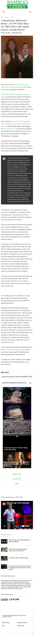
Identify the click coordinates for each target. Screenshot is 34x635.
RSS (3, 625)
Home (2, 17)
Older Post (17, 479)
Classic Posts (6, 534)
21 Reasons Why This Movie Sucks (18, 558)
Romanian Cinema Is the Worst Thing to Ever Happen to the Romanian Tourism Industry (20, 567)
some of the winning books (12, 350)
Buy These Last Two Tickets (14, 433)
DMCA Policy (5, 622)
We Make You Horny (11, 401)
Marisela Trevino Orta (9, 129)
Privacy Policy (20, 625)
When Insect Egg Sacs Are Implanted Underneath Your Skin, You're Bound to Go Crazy (16, 464)
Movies (7, 17)
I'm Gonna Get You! (10, 417)
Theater (12, 17)
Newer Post (17, 474)
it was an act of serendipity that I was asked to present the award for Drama (16, 124)
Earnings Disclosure (22, 622)
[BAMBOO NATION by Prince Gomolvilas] (17, 7)
